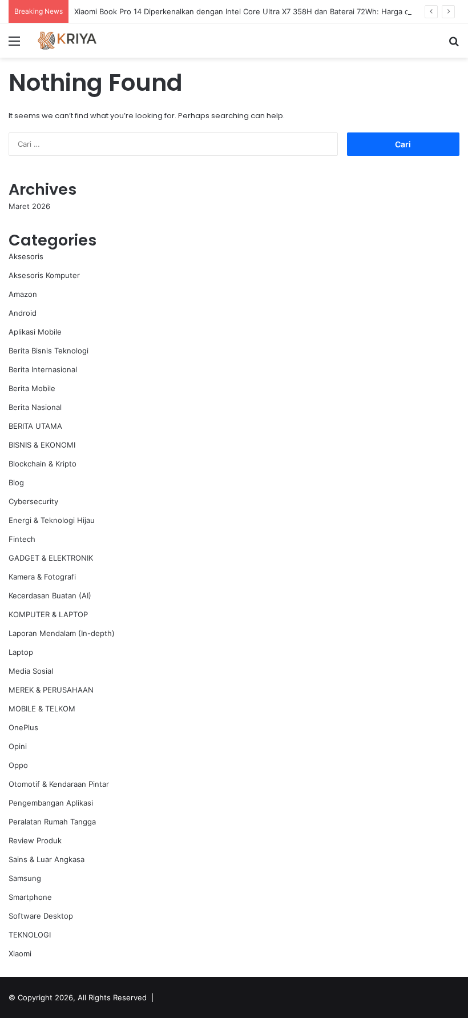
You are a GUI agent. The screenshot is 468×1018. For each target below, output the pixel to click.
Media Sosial (31, 670)
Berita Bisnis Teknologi (48, 350)
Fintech (22, 539)
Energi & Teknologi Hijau (52, 520)
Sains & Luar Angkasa (46, 859)
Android (23, 312)
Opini (18, 746)
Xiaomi (20, 953)
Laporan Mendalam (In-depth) (62, 633)
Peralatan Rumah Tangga (52, 821)
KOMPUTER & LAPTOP (48, 614)
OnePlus (23, 727)
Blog (16, 482)
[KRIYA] (91, 40)
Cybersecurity (33, 501)
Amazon (23, 294)
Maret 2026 (29, 206)
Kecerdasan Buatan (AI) (50, 595)
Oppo (18, 765)
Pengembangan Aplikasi (51, 802)
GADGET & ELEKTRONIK (51, 557)
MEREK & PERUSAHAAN (51, 689)
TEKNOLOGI (30, 934)
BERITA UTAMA (35, 425)
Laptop (21, 652)
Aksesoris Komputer (44, 275)
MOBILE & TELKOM (42, 708)
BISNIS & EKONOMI (42, 444)
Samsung (25, 878)
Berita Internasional (43, 369)
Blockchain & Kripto (42, 463)
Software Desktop (41, 915)
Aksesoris (26, 256)
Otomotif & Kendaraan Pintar (59, 783)
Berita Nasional (35, 407)
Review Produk (35, 840)
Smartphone (30, 897)
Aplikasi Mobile (35, 331)
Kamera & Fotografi (42, 576)
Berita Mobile (32, 388)
